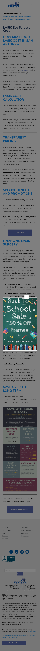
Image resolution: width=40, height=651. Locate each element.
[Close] (26, 297)
